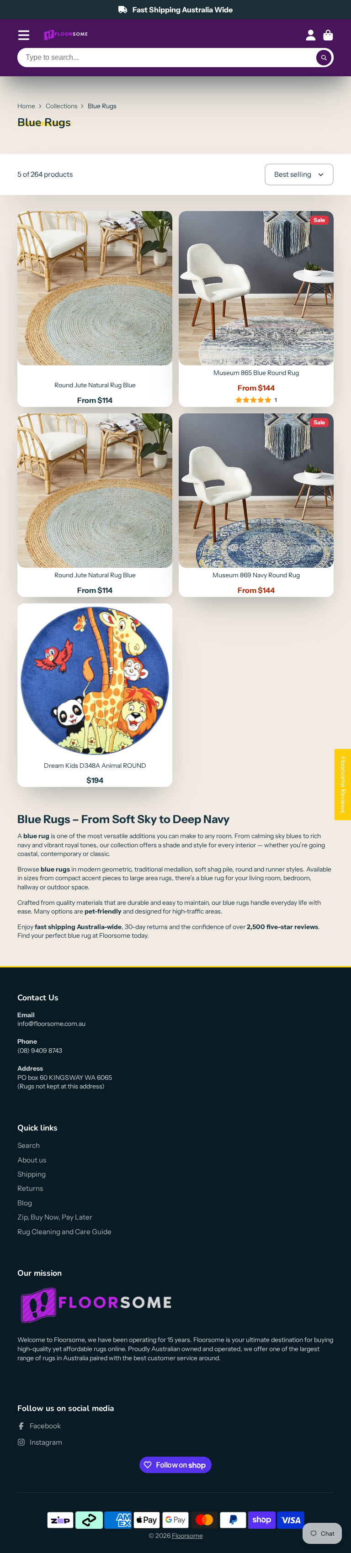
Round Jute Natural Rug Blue (94, 309)
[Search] (324, 57)
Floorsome (187, 1536)
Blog (24, 1203)
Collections (62, 106)
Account (310, 35)
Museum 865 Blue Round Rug (256, 309)
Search (28, 1145)
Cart (328, 35)
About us (31, 1160)
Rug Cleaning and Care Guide (64, 1231)
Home (26, 106)
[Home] (66, 35)
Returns (30, 1188)
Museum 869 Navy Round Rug (256, 505)
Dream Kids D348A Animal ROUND (94, 695)
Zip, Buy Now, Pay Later (54, 1217)
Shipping (31, 1174)
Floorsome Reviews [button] (343, 784)
